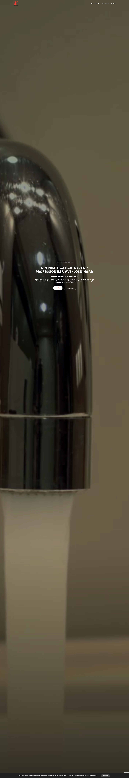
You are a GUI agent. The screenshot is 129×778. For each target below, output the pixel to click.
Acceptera (105, 775)
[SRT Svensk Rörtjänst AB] (15, 3)
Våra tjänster (70, 288)
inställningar (93, 775)
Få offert (57, 288)
